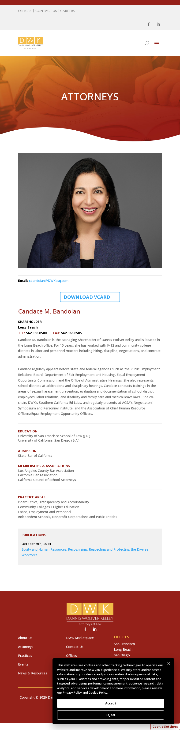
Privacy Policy (72, 692)
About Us (25, 637)
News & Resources (32, 673)
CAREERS (67, 11)
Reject (111, 715)
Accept (110, 703)
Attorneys (25, 646)
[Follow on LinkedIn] (158, 24)
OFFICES (24, 11)
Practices (25, 655)
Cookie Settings (165, 726)
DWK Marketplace (80, 637)
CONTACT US (46, 11)
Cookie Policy (98, 692)
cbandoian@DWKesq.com (48, 280)
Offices (71, 655)
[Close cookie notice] (169, 663)
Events (23, 664)
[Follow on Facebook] (149, 24)
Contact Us (74, 646)
